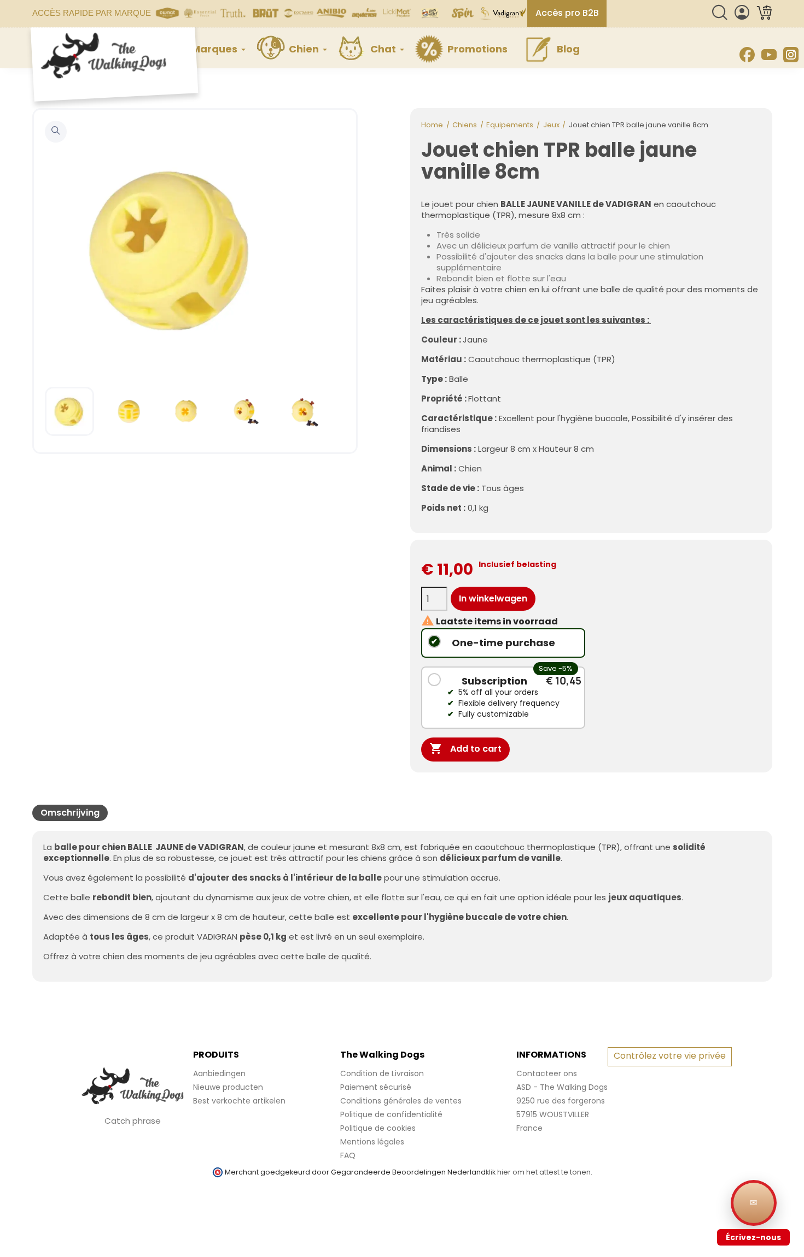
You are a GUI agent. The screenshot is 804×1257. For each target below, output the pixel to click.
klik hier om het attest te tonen (538, 1172)
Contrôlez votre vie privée (670, 1055)
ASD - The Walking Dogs (562, 1087)
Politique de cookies (378, 1128)
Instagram (791, 54)
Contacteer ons (546, 1073)
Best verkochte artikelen (239, 1100)
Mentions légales (372, 1141)
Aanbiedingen (219, 1073)
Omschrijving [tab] (70, 812)
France (529, 1128)
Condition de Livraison (382, 1073)
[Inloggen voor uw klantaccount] (742, 17)
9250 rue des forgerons (560, 1100)
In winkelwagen (493, 598)
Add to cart (465, 748)
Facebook (747, 54)
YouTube (769, 54)
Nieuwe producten (228, 1087)
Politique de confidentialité (391, 1114)
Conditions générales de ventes (401, 1100)
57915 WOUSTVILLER (552, 1114)
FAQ (348, 1155)
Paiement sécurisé (375, 1087)
